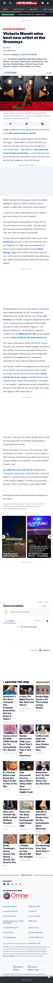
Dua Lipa (6, 64)
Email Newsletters (9, 906)
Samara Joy (8, 242)
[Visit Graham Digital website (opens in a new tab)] (34, 968)
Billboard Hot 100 (27, 334)
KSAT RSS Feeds (35, 906)
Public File (32, 921)
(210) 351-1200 (34, 943)
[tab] (9, 621)
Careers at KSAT (35, 916)
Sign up (46, 602)
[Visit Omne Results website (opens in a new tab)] (26, 896)
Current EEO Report (10, 928)
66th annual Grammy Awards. (22, 133)
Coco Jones (14, 62)
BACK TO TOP (26, 875)
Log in (40, 602)
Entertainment (14, 29)
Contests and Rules (10, 911)
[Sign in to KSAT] (48, 3)
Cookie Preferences (36, 937)
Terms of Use (33, 928)
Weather (33, 9)
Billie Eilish (31, 59)
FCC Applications (9, 937)
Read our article (8, 956)
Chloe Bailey (13, 59)
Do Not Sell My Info (36, 932)
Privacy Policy (8, 932)
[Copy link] (26, 124)
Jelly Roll (22, 59)
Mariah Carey (31, 64)
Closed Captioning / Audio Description (13, 922)
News (5, 9)
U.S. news (36, 66)
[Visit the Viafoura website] (44, 656)
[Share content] (10, 124)
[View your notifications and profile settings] (47, 620)
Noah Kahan (25, 62)
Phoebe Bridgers (18, 64)
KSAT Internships (9, 916)
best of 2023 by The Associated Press (29, 337)
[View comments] (42, 124)
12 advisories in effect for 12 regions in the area (31, 14)
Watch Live (19, 9)
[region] (26, 630)
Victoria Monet (25, 66)
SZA (46, 62)
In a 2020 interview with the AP (17, 470)
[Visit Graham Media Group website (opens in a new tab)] (19, 968)
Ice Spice (14, 66)
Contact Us (33, 911)
